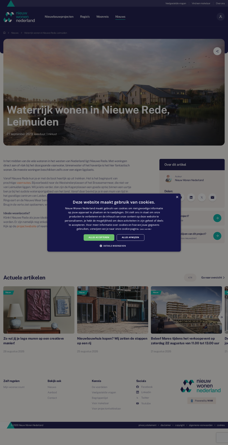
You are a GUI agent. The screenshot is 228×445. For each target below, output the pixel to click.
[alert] (114, 222)
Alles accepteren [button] (99, 237)
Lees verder (145, 229)
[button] (114, 245)
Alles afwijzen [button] (130, 237)
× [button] (177, 197)
